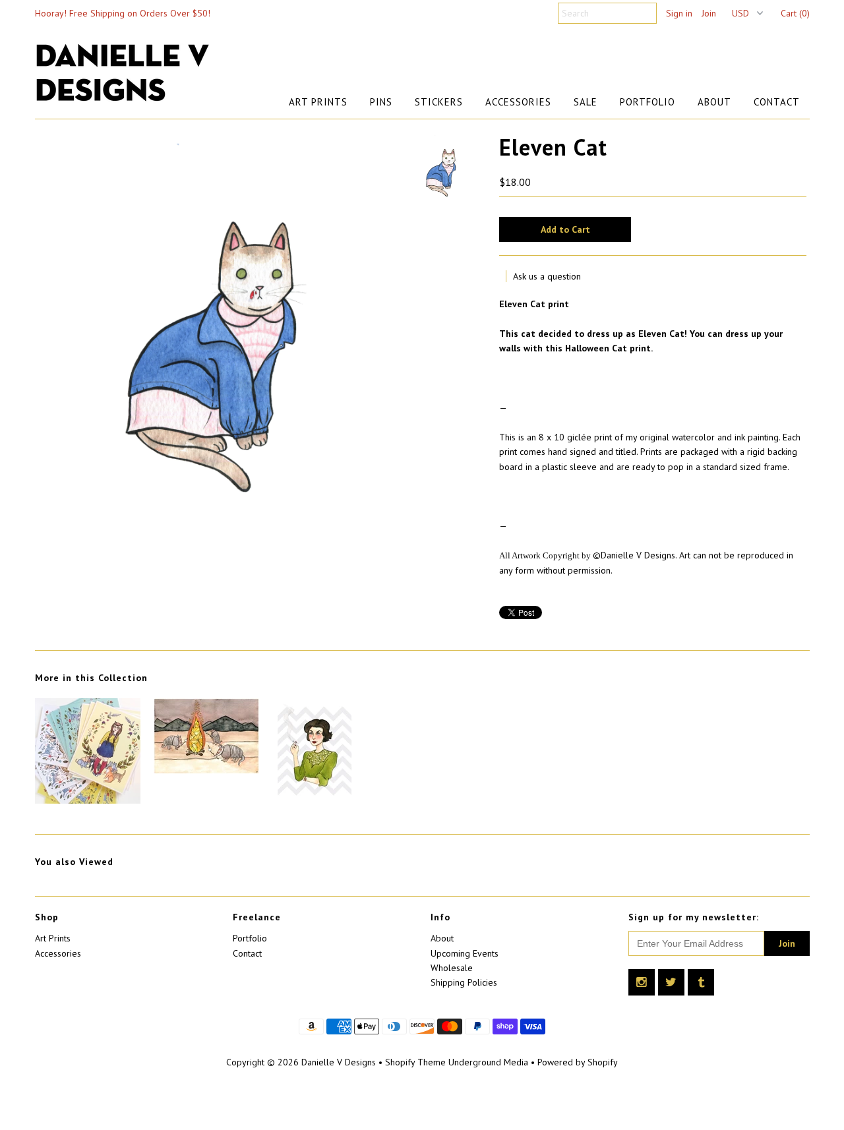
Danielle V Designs (338, 1062)
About (714, 102)
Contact (777, 102)
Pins (381, 102)
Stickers (439, 102)
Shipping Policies (464, 982)
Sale (585, 102)
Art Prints (318, 102)
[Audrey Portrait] (314, 800)
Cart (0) (795, 13)
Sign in (679, 13)
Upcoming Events (464, 953)
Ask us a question (547, 276)
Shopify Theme (415, 1062)
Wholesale (452, 968)
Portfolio (647, 102)
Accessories (518, 102)
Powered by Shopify (577, 1062)
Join (709, 13)
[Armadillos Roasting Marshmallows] (206, 771)
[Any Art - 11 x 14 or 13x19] (87, 800)
